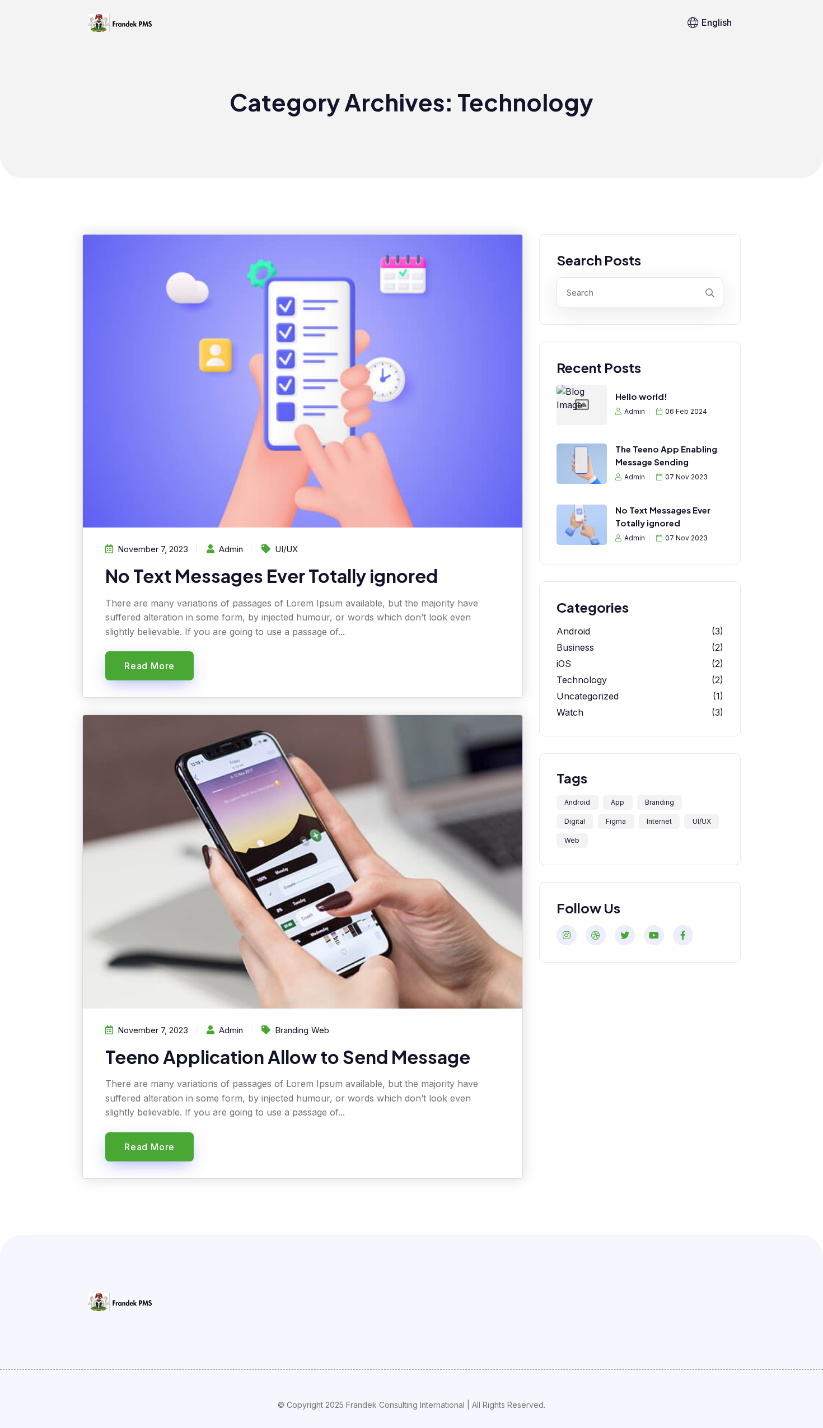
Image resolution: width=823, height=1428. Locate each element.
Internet (659, 821)
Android (573, 631)
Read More (149, 665)
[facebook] (683, 935)
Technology (582, 679)
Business (575, 647)
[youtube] (654, 935)
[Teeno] (119, 23)
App (617, 802)
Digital (574, 821)
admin (634, 411)
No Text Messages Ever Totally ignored (271, 575)
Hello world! (641, 396)
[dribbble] (596, 935)
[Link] (119, 1301)
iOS (564, 663)
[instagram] (567, 935)
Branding (291, 1030)
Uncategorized (588, 696)
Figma (616, 821)
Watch (570, 712)
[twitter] (625, 935)
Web (320, 1030)
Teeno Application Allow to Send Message (287, 1057)
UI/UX (286, 549)
